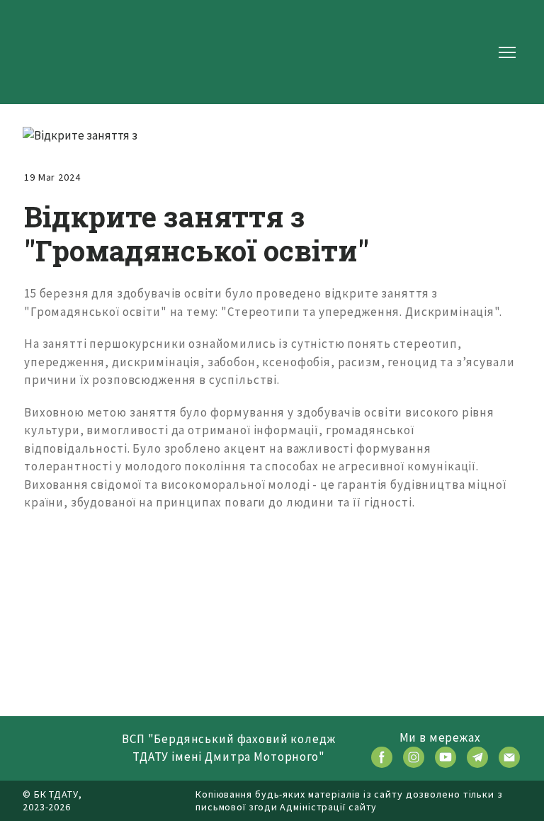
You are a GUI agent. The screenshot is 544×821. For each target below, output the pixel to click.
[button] (381, 757)
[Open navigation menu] (507, 52)
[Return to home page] (68, 52)
